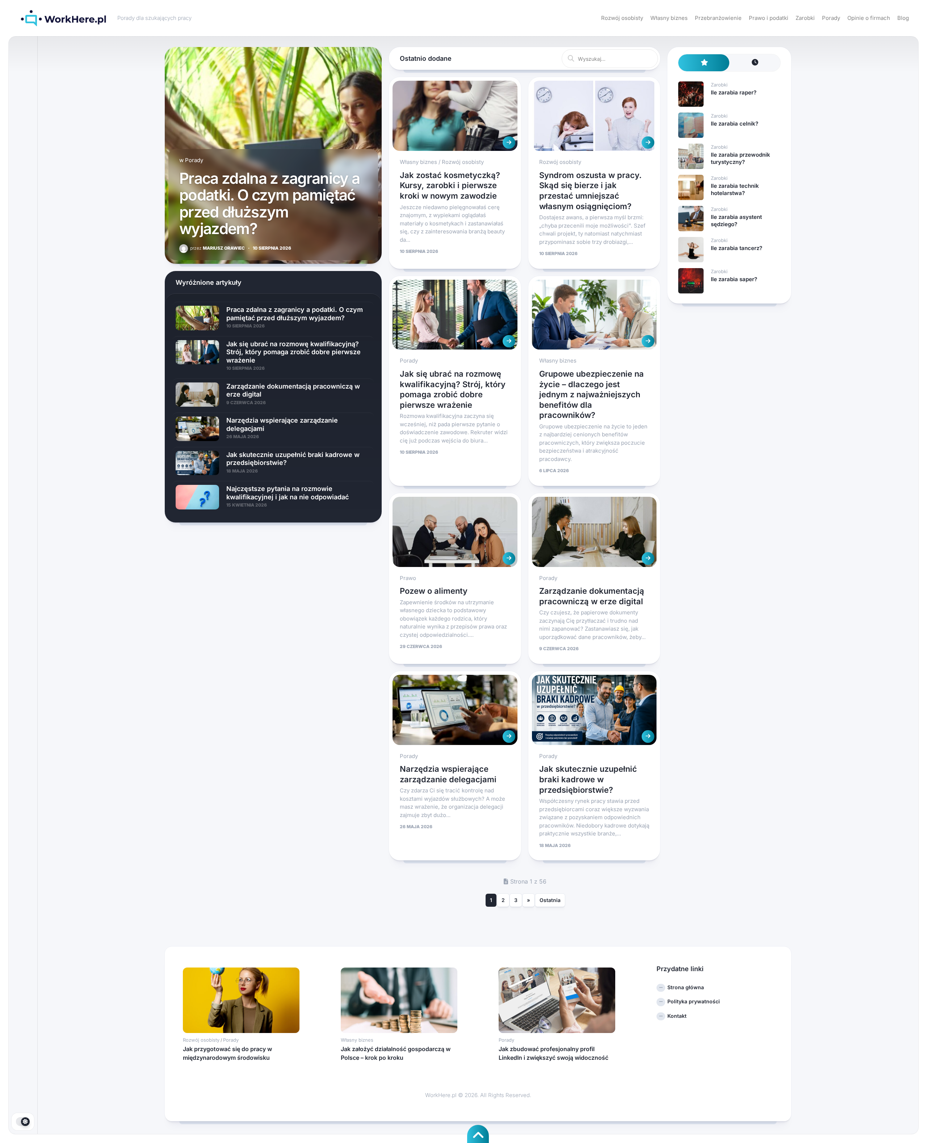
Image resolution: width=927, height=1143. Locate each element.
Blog (903, 17)
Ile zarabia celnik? (734, 123)
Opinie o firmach (868, 17)
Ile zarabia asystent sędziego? (736, 220)
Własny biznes (669, 17)
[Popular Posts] (703, 62)
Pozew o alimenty (433, 591)
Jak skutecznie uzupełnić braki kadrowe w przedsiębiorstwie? (588, 779)
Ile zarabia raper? (733, 92)
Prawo (408, 578)
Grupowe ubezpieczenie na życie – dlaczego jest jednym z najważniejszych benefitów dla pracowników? (591, 394)
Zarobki (805, 17)
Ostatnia (550, 900)
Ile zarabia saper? (734, 279)
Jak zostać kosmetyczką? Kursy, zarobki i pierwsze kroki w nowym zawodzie (450, 185)
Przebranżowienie (718, 17)
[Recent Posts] (754, 62)
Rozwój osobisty (622, 17)
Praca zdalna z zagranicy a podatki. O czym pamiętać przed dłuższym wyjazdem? (269, 203)
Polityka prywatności (693, 1001)
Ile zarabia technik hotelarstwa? (735, 189)
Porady (831, 17)
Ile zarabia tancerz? (736, 248)
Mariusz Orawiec (217, 248)
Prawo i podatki (768, 17)
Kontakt (677, 1016)
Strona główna (685, 987)
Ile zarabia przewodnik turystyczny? (740, 158)
